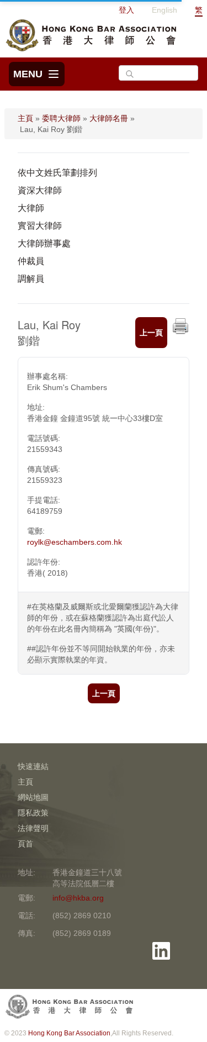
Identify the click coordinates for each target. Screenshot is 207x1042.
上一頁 (151, 332)
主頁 (25, 118)
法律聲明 (33, 828)
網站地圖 (33, 797)
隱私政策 (33, 812)
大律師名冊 (108, 118)
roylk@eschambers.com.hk (74, 542)
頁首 (25, 843)
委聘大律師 (61, 118)
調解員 (31, 278)
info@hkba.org (78, 897)
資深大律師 (40, 190)
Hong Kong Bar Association (69, 1033)
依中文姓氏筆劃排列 (57, 172)
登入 (126, 10)
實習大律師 (40, 225)
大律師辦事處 (44, 243)
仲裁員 (31, 261)
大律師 (31, 208)
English (164, 10)
